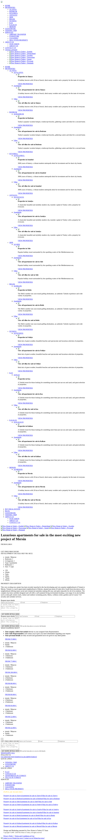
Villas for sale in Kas (44, 818)
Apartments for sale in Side (29, 802)
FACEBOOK (5, 757)
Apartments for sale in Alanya (31, 796)
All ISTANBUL (19, 155)
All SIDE (17, 244)
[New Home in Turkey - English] (20, 52)
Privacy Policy (8, 836)
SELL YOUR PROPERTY (18, 40)
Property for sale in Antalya (13, 809)
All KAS (17, 375)
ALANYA (13, 9)
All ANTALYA (19, 197)
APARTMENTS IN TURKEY (15, 776)
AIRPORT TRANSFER (17, 34)
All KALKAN (19, 422)
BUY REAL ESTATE (12, 509)
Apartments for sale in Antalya (32, 809)
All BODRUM (19, 114)
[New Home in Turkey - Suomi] (20, 59)
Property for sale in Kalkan (13, 823)
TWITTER (14, 757)
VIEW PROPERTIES (25, 84)
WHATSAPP (5, 753)
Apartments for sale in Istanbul (32, 812)
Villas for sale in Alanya (49, 796)
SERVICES (9, 32)
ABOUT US (9, 42)
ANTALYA (13, 15)
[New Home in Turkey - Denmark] (21, 63)
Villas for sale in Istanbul (50, 812)
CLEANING (13, 38)
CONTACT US (10, 48)
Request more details (8, 600)
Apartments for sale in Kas (28, 818)
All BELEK (18, 286)
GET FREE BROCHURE (10, 741)
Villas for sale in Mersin (49, 826)
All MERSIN (18, 469)
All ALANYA (18, 72)
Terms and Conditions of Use (24, 836)
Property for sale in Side (12, 802)
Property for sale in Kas (11, 818)
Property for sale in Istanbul (13, 812)
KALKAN (13, 25)
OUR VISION (14, 44)
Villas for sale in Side (45, 802)
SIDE (11, 17)
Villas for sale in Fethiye (50, 804)
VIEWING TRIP (11, 30)
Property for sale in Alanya (12, 796)
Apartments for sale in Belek (30, 815)
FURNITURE (14, 36)
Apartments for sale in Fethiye (32, 804)
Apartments (17, 86)
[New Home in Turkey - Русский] (21, 61)
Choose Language (11, 50)
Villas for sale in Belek (47, 815)
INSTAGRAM (23, 757)
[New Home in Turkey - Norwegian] (22, 57)
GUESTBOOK (10, 29)
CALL (12, 753)
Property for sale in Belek (12, 815)
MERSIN (12, 27)
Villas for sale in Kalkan (50, 823)
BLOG (7, 511)
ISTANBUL (13, 13)
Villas (15, 99)
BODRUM (13, 11)
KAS (11, 23)
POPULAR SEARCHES (13, 792)
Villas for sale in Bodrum (51, 799)
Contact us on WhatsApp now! (34, 838)
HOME (7, 5)
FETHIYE (13, 21)
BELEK (12, 19)
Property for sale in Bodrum (13, 799)
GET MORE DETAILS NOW (10, 614)
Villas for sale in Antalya (50, 809)
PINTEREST (32, 757)
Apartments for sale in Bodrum (32, 799)
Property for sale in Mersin (12, 826)
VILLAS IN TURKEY (13, 777)
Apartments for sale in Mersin (31, 826)
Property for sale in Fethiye (13, 804)
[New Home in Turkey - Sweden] (21, 55)
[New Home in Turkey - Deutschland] (22, 53)
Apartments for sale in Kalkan (32, 823)
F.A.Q (7, 772)
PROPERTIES (10, 7)
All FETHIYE (18, 333)
